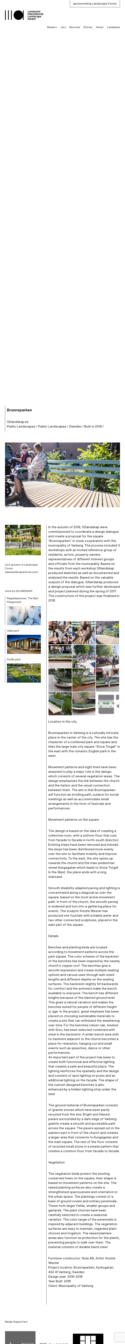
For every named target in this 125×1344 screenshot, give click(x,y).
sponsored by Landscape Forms (95, 3)
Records (75, 27)
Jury (63, 27)
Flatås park (14, 659)
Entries (88, 27)
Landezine (113, 27)
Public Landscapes (21, 426)
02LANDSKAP (24, 591)
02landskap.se (18, 421)
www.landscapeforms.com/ (21, 572)
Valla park (13, 630)
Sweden (75, 426)
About (100, 27)
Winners (52, 27)
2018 (98, 426)
